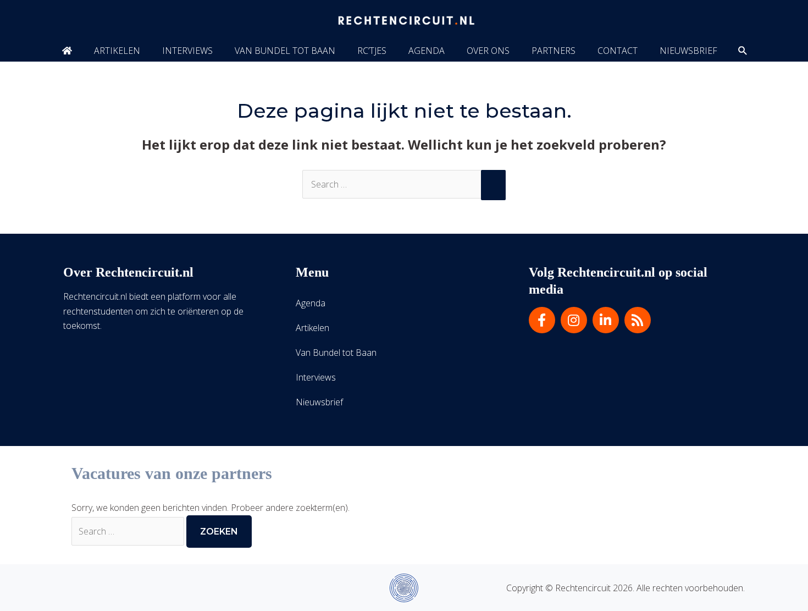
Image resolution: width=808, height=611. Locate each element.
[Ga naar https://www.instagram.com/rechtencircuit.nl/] (574, 320)
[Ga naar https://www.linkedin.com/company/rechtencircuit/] (606, 320)
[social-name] (67, 51)
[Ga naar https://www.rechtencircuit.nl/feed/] (637, 320)
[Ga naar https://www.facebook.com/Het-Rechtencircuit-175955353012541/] (542, 320)
